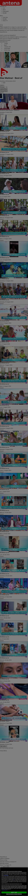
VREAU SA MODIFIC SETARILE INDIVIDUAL (14, 894)
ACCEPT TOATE (14, 892)
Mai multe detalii (6, 875)
